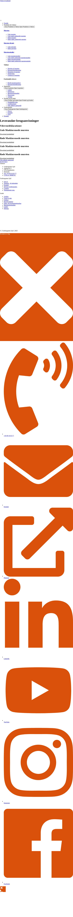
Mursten (6, 30)
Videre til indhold (5, 1)
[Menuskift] (1, 20)
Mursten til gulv (9, 43)
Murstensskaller (9, 52)
